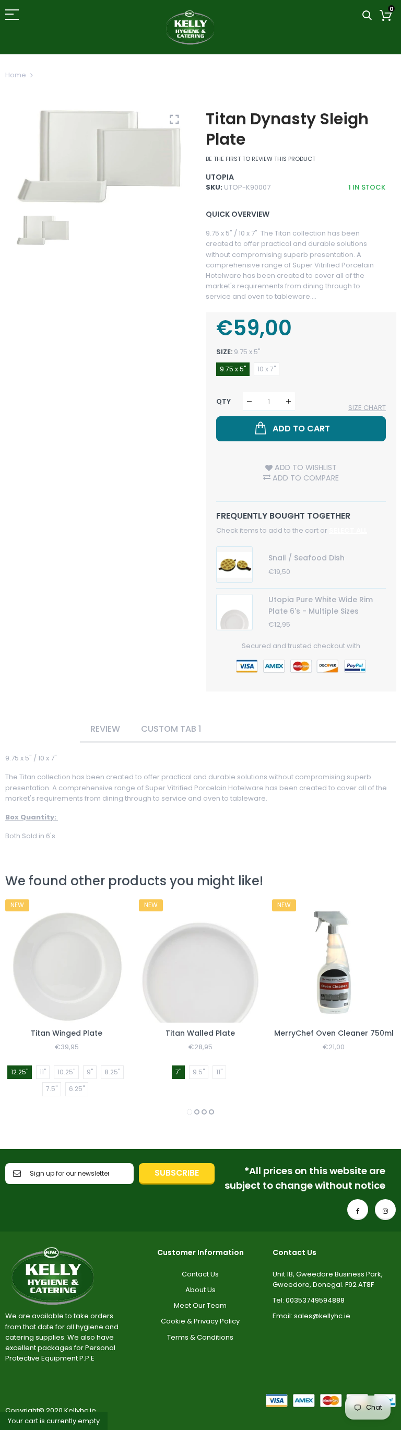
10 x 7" (266, 369)
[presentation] (26, 1008)
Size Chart (367, 408)
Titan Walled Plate (200, 1033)
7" (178, 1072)
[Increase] (288, 401)
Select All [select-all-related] (348, 530)
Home (15, 75)
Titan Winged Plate (66, 1033)
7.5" (51, 1088)
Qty (223, 401)
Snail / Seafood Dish (306, 558)
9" (90, 1072)
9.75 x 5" (233, 369)
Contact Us (200, 1274)
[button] (189, 1112)
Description (42, 729)
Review (105, 729)
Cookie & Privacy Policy (200, 1321)
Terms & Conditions (200, 1337)
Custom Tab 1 (171, 729)
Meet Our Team (200, 1305)
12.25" (19, 1072)
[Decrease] (249, 401)
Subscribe (177, 1172)
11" (43, 1072)
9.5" (199, 1072)
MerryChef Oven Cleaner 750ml (334, 1033)
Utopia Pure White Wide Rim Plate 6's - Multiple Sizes (320, 605)
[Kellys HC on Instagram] (385, 1209)
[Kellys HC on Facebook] (357, 1209)
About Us (200, 1290)
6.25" (77, 1088)
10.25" (66, 1072)
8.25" (112, 1072)
